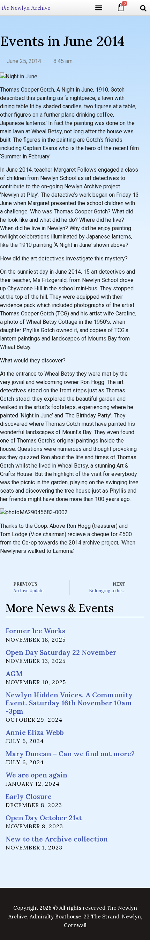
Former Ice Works (36, 631)
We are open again (36, 775)
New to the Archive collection (57, 839)
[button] (98, 8)
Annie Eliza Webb (35, 732)
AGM (14, 673)
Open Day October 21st (44, 818)
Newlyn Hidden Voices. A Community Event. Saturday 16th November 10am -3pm (69, 703)
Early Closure (29, 796)
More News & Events (60, 608)
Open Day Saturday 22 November (61, 652)
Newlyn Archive (26, 7)
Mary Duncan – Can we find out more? (70, 754)
